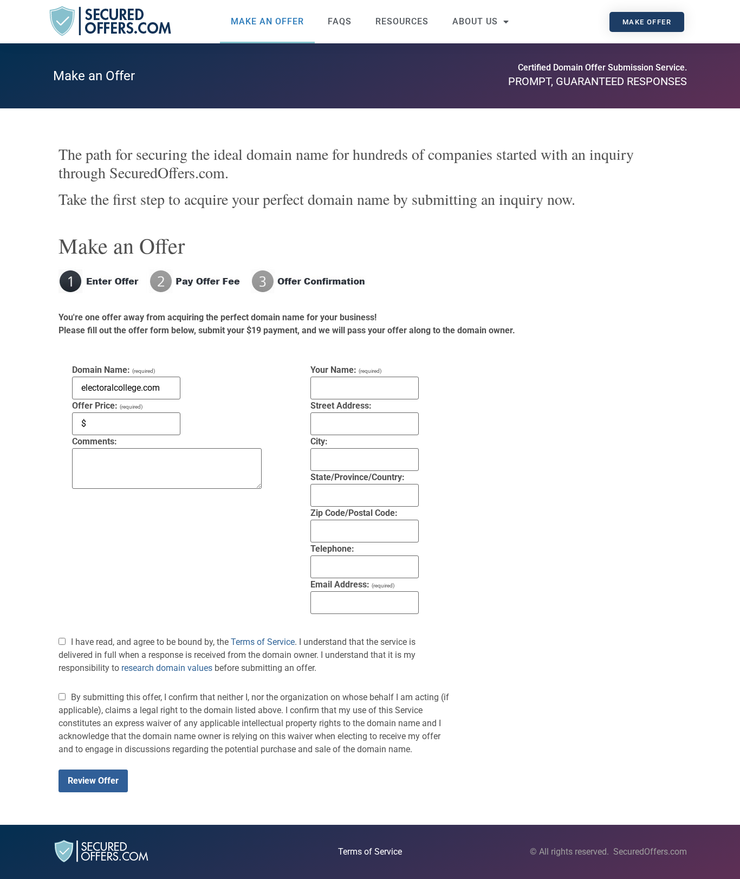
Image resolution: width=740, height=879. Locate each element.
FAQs (340, 21)
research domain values (166, 668)
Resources (402, 21)
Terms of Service (263, 642)
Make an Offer (267, 21)
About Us (475, 21)
